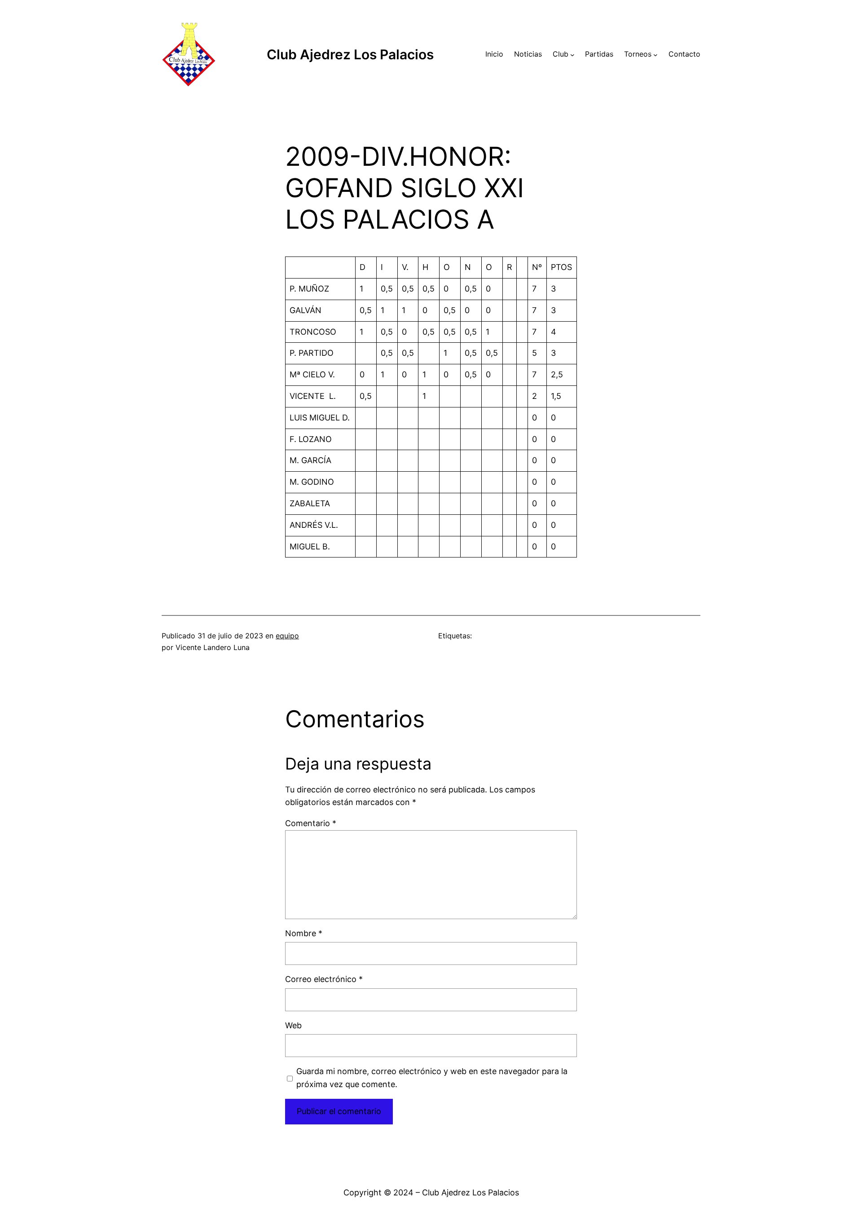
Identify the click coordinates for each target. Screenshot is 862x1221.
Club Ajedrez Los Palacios (350, 54)
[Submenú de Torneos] (655, 54)
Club (560, 53)
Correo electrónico (324, 979)
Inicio (494, 53)
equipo (287, 635)
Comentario (310, 823)
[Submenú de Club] (572, 54)
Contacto (684, 53)
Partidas (599, 53)
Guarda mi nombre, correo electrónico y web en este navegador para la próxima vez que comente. (431, 1077)
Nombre (303, 933)
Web (293, 1025)
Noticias (528, 53)
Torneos (637, 53)
